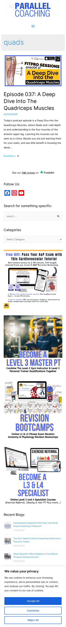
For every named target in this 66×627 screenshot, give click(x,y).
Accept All (33, 600)
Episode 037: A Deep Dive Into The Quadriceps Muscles (29, 101)
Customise (33, 610)
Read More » (10, 156)
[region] (33, 596)
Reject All (33, 620)
